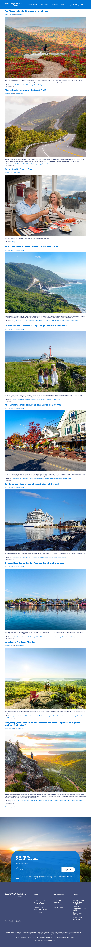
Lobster (58, 716)
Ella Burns (17, 173)
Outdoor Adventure (54, 320)
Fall (27, 85)
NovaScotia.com (40, 940)
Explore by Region (45, 4)
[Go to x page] (13, 921)
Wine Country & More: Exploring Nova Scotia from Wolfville (33, 404)
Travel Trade (58, 907)
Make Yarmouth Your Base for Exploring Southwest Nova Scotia (36, 325)
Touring (40, 85)
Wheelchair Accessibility (78, 918)
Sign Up (68, 869)
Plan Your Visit (64, 4)
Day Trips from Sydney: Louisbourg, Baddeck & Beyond (32, 483)
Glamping (39, 800)
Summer (44, 164)
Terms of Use (39, 903)
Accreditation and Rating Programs (78, 902)
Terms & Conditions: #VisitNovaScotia (40, 907)
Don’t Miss (26, 800)
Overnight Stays (33, 85)
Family (30, 164)
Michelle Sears (20, 729)
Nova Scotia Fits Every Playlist (20, 642)
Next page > (12, 807)
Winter (58, 400)
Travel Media (58, 904)
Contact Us (38, 912)
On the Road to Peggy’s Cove (18, 169)
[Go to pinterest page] (19, 921)
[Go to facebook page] (9, 921)
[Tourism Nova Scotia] (13, 3)
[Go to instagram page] (6, 921)
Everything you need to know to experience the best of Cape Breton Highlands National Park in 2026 (43, 724)
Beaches (22, 320)
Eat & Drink (23, 479)
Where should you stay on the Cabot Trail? (25, 90)
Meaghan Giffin (20, 14)
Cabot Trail (15, 85)
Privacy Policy (50, 878)
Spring (44, 400)
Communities (22, 85)
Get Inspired (55, 4)
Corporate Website (57, 901)
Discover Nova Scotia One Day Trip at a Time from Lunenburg (34, 563)
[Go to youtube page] (16, 921)
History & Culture (44, 320)
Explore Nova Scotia (33, 4)
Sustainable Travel (77, 913)
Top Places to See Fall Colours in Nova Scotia (26, 11)
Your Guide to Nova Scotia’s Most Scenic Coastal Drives (31, 246)
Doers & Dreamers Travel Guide (79, 908)
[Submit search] (71, 4)
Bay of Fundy (15, 320)
